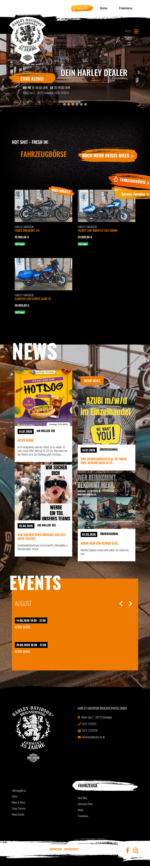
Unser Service (18, 808)
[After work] (43, 398)
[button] (139, 72)
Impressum (56, 849)
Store (14, 796)
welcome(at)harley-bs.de (93, 737)
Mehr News (92, 380)
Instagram (82, 8)
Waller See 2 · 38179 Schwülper (96, 717)
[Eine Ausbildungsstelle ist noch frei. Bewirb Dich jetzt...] (106, 417)
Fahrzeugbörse (19, 790)
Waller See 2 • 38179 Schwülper (38, 93)
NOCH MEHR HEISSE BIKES (106, 155)
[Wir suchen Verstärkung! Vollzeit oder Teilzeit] (43, 492)
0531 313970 (62, 93)
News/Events (18, 814)
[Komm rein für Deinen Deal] (106, 501)
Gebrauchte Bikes (85, 804)
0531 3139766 (89, 730)
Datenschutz (71, 849)
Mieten (103, 8)
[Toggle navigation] (136, 31)
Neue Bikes (82, 798)
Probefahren (125, 8)
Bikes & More (18, 802)
